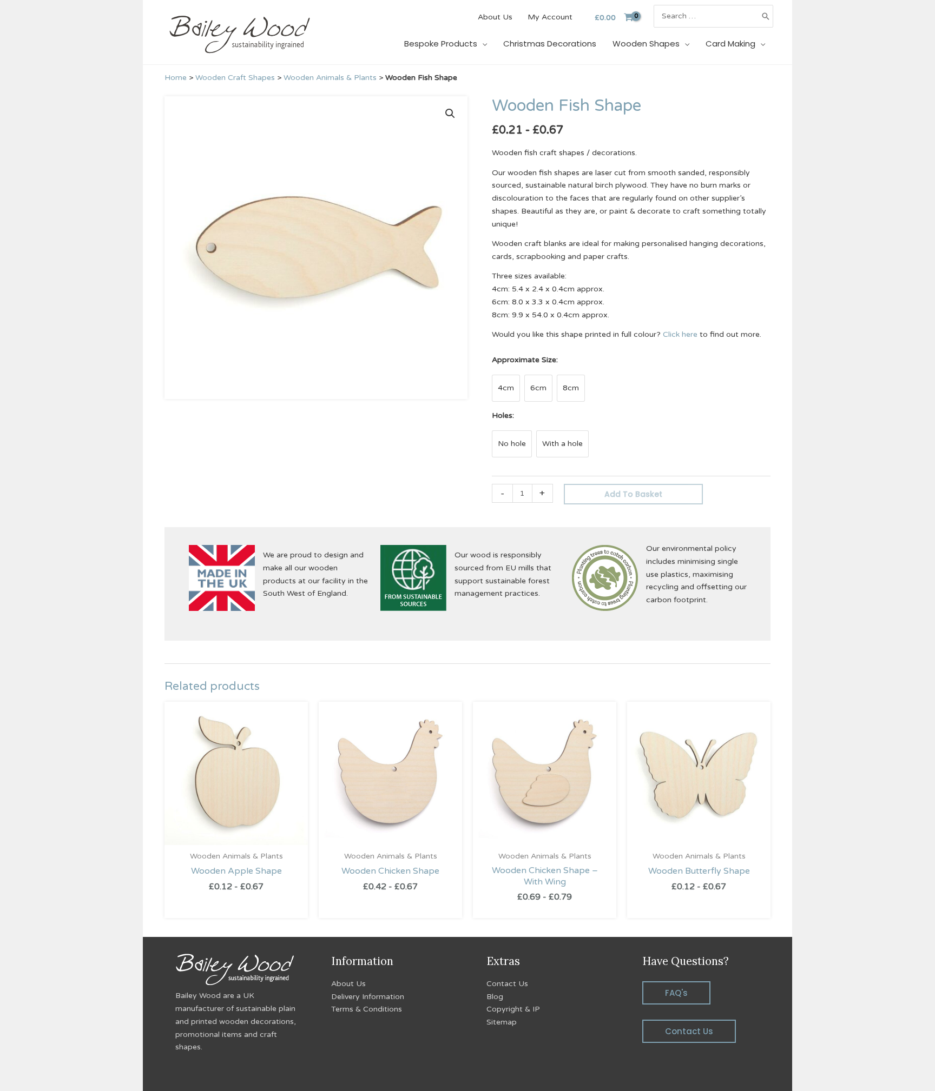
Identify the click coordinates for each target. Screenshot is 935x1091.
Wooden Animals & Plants (330, 77)
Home (175, 77)
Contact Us (507, 983)
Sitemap (501, 1022)
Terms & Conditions (366, 1009)
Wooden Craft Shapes (235, 77)
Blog (494, 996)
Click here (680, 334)
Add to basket (633, 494)
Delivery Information (367, 996)
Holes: (503, 415)
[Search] (766, 16)
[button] (450, 113)
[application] (482, 43)
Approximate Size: (525, 359)
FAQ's (676, 993)
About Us (348, 983)
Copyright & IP (513, 1009)
